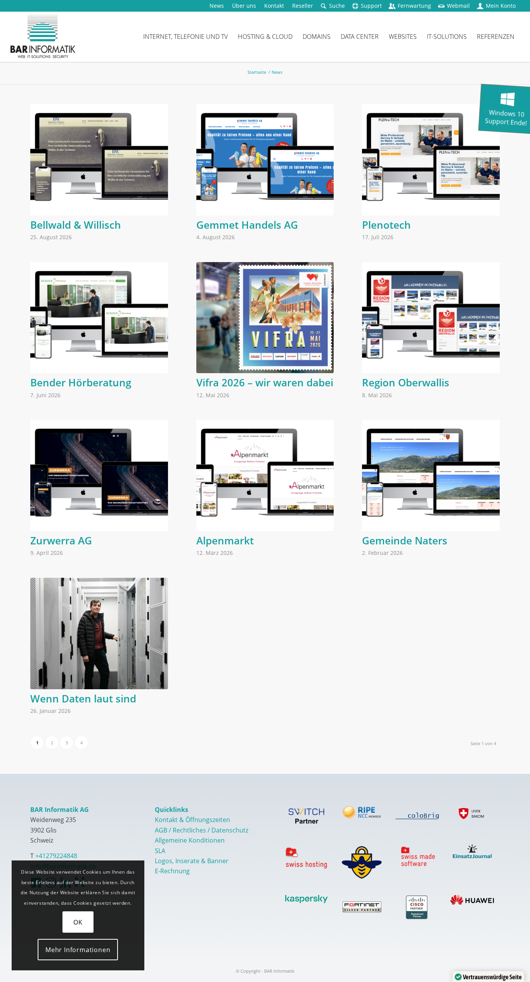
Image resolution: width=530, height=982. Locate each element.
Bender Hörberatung (80, 382)
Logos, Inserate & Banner (192, 861)
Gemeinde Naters (404, 540)
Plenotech (386, 225)
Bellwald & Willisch (75, 225)
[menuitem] (217, 6)
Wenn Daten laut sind (83, 699)
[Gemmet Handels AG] (265, 160)
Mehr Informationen (77, 950)
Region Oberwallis (405, 382)
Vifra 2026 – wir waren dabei (264, 382)
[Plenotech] (431, 160)
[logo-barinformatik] (42, 36)
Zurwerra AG (61, 540)
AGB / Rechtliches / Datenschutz (201, 830)
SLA (160, 850)
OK (78, 922)
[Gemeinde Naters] (431, 475)
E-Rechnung (172, 871)
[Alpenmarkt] (265, 475)
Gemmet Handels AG (247, 225)
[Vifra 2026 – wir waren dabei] (265, 318)
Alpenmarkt (225, 540)
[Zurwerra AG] (99, 475)
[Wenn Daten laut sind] (99, 633)
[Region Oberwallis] (431, 318)
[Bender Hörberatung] (99, 318)
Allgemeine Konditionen (190, 840)
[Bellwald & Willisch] (99, 160)
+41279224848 (56, 856)
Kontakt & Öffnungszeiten (192, 819)
